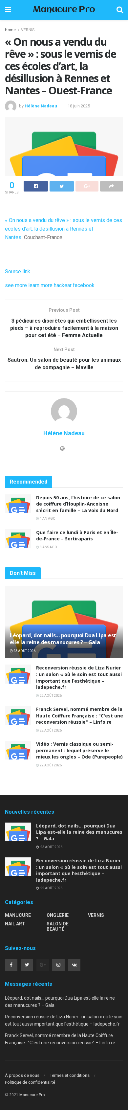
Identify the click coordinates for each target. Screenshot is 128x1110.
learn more (40, 285)
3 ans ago (48, 547)
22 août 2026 (50, 695)
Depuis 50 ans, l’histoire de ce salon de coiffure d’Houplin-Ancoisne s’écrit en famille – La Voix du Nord (78, 503)
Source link (17, 271)
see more (16, 285)
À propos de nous (22, 1075)
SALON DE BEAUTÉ (58, 926)
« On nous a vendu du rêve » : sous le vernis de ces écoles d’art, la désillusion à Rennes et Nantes (63, 228)
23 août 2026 (24, 651)
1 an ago (47, 518)
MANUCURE (18, 915)
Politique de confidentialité (30, 1082)
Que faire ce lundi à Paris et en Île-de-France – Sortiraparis (77, 535)
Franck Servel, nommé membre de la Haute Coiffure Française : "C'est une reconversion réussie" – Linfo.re (79, 715)
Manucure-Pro (32, 1095)
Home (10, 30)
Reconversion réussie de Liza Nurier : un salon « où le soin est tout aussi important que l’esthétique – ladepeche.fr (79, 677)
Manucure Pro (64, 10)
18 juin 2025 (79, 105)
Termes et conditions (70, 1075)
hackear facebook (74, 285)
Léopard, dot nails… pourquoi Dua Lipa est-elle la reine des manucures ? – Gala (64, 639)
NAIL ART (15, 923)
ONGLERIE (58, 915)
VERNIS (27, 30)
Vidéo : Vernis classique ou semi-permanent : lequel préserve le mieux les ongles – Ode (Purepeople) (79, 750)
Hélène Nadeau (41, 105)
